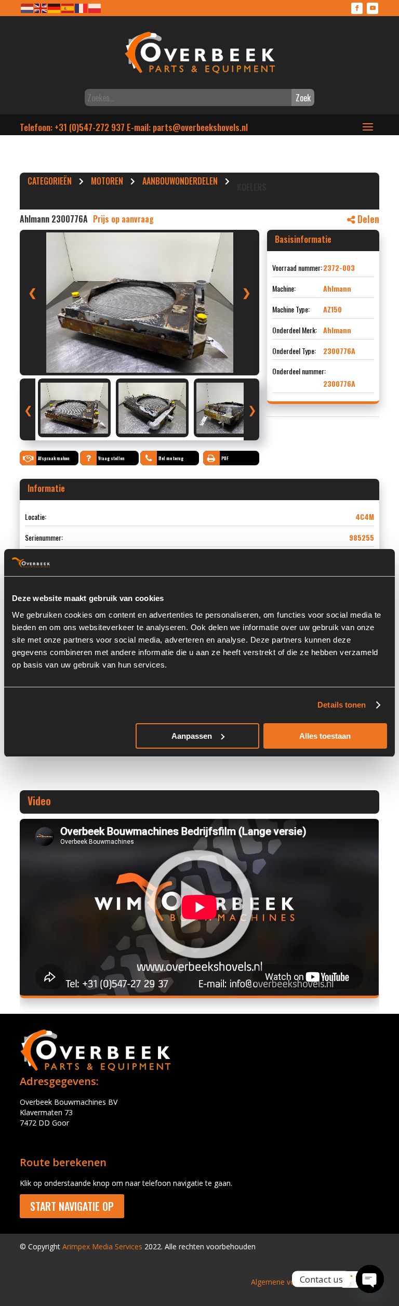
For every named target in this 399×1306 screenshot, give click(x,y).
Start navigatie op (72, 1206)
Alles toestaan (325, 736)
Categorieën (50, 182)
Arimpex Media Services (102, 1246)
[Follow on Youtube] (372, 8)
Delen (367, 219)
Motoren (107, 182)
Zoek (303, 98)
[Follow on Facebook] (357, 8)
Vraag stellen (111, 458)
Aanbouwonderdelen (180, 182)
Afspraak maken (54, 458)
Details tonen (341, 704)
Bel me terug (170, 458)
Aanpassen (191, 736)
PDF (225, 458)
